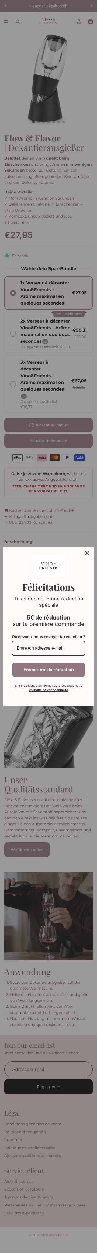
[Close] (87, 553)
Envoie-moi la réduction (48, 669)
